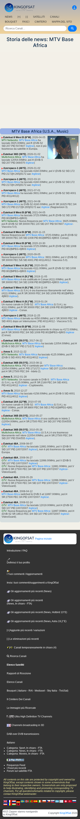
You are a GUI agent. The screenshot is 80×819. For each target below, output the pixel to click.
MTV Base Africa (28, 140)
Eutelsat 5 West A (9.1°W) (18, 265)
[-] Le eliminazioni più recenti (23, 639)
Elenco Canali (15, 682)
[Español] (35, 801)
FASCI (25, 21)
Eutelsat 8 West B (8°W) (17, 137)
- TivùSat (62, 690)
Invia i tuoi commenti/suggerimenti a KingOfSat (33, 582)
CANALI (54, 16)
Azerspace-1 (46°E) (14, 168)
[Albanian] (18, 804)
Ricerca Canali (17, 656)
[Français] (9, 801)
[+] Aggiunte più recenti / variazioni (26, 630)
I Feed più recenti (16, 768)
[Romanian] (9, 804)
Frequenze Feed (16, 765)
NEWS (8, 16)
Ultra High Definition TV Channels (33, 716)
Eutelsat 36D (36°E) (14, 154)
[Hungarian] (14, 804)
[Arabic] (65, 801)
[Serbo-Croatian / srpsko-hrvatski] (5, 804)
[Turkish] (70, 801)
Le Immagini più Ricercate (21, 707)
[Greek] (57, 801)
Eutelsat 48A (10, 443)
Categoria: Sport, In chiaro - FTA (24, 748)
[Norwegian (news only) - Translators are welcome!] (27, 801)
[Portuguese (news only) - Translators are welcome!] (31, 801)
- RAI (29, 690)
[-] (27, 16)
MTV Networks (10, 140)
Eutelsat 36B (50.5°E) (15, 340)
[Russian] (74, 801)
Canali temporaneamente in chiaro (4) (34, 647)
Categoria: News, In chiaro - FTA (25, 750)
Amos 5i (8, 390)
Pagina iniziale (43, 538)
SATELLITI (39, 16)
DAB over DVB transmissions (23, 734)
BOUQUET (11, 21)
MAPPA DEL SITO (62, 21)
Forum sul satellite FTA (19, 771)
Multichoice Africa (11, 157)
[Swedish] (22, 801)
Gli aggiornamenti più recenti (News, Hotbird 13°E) (38, 612)
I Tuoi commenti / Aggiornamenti (24, 574)
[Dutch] (14, 801)
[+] (19, 16)
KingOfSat (65, 813)
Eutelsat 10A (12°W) (15, 401)
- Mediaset (39, 690)
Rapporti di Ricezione (19, 673)
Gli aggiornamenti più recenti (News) (30, 591)
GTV (4, 446)
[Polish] (44, 801)
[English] (5, 801)
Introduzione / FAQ (17, 550)
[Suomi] (61, 801)
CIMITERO (41, 21)
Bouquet (11, 690)
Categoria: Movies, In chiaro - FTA (25, 753)
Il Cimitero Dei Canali (19, 699)
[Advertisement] (40, 88)
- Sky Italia (51, 690)
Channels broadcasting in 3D (27, 725)
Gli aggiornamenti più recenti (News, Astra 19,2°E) (38, 621)
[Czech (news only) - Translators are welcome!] (48, 801)
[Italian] (40, 801)
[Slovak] (53, 801)
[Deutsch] (18, 801)
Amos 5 (7, 351)
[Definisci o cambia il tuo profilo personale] (74, 7)
